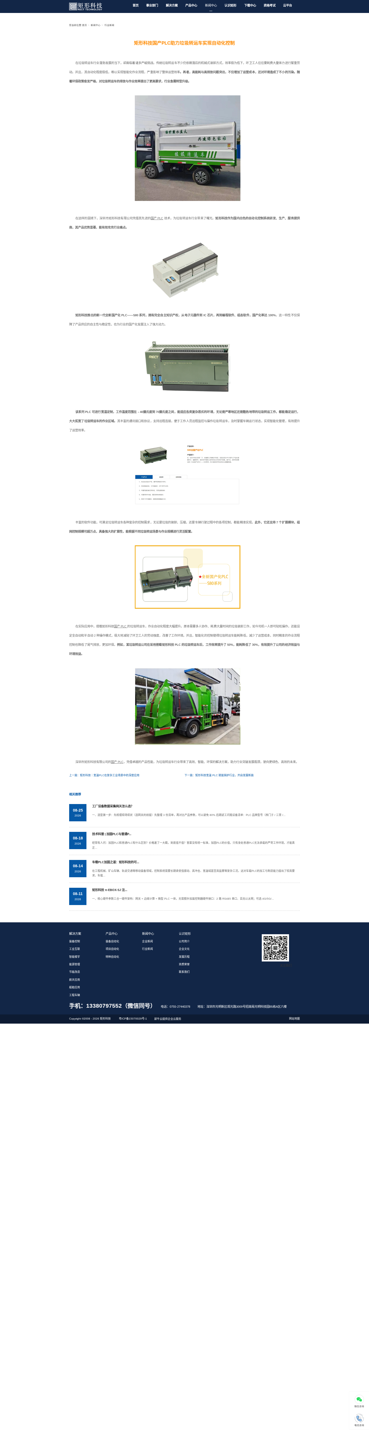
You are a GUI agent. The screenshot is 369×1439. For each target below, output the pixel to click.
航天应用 (74, 979)
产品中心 (191, 5)
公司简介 (184, 941)
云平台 (287, 5)
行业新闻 (109, 25)
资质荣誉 (184, 964)
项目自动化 (112, 948)
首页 (136, 5)
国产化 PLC (120, 315)
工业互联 (74, 948)
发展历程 (184, 956)
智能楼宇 (74, 956)
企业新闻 (147, 941)
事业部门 (152, 5)
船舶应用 (74, 987)
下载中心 (250, 5)
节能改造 (74, 971)
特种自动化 (112, 956)
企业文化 (184, 948)
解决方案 (172, 5)
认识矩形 (230, 5)
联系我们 (184, 971)
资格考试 (270, 5)
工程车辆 (74, 995)
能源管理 (74, 964)
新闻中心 (211, 5)
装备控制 (74, 941)
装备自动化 (112, 941)
